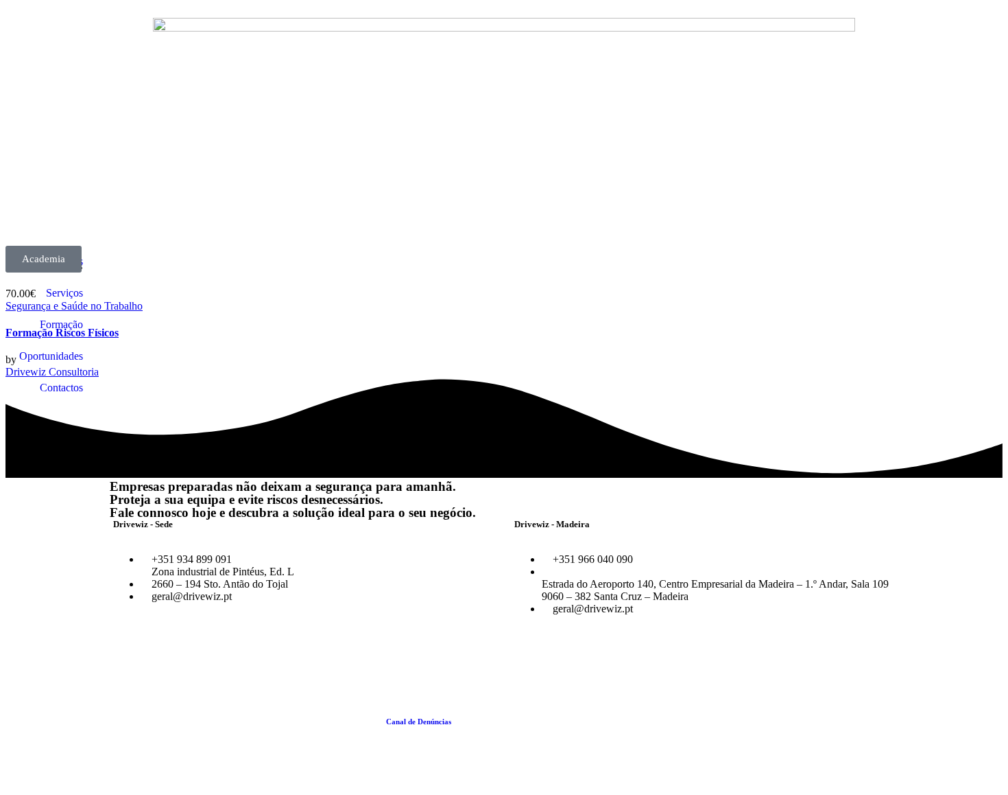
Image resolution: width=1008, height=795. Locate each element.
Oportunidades (51, 356)
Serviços (64, 293)
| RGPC (687, 721)
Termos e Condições (487, 721)
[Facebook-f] (127, 655)
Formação (61, 324)
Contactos (61, 387)
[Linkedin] (164, 655)
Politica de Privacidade (635, 721)
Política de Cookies (558, 721)
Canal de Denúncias (418, 721)
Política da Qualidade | (347, 721)
